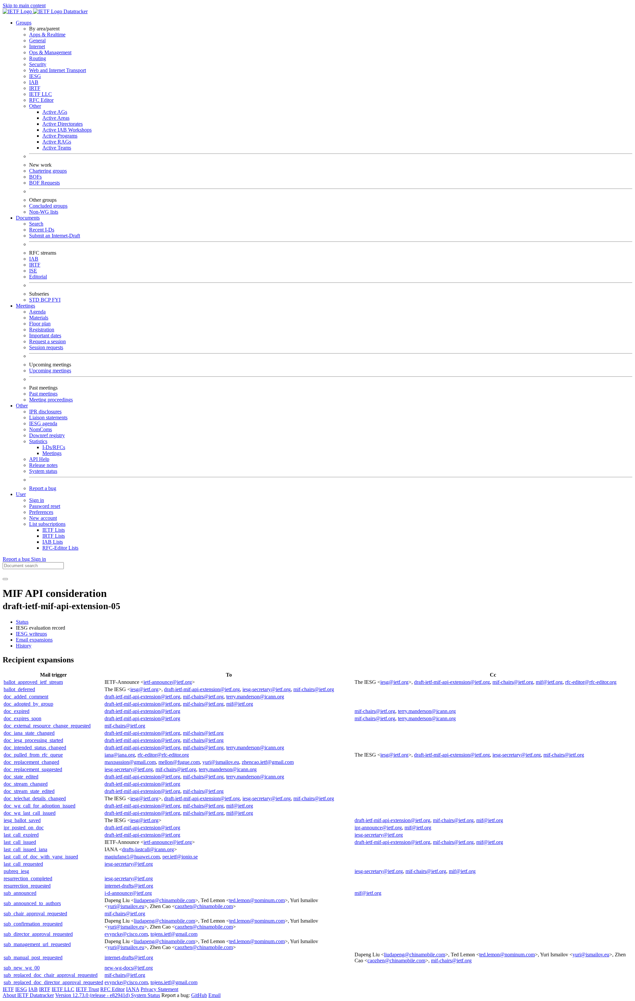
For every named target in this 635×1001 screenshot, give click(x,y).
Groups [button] (23, 22)
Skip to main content (24, 5)
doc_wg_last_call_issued (30, 813)
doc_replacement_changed (31, 762)
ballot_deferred (19, 689)
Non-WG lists (43, 212)
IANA (132, 989)
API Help (39, 459)
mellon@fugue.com (179, 762)
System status (43, 471)
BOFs (35, 177)
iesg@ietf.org (394, 682)
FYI (56, 300)
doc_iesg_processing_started (33, 740)
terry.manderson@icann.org (255, 696)
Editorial (38, 276)
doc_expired (16, 711)
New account (43, 518)
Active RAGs (56, 142)
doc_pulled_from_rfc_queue (33, 755)
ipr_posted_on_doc (24, 827)
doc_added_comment (26, 696)
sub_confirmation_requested (33, 924)
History (23, 645)
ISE (33, 270)
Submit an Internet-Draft (54, 235)
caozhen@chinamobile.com (204, 906)
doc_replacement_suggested (33, 769)
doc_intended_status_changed (35, 747)
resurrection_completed (28, 878)
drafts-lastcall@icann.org (148, 849)
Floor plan (40, 323)
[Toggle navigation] (5, 579)
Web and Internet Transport (57, 70)
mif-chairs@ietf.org (512, 682)
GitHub (199, 995)
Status (22, 622)
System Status (145, 995)
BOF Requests (44, 183)
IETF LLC (40, 94)
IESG (35, 76)
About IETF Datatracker (28, 995)
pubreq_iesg (16, 871)
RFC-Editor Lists (60, 548)
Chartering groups (48, 171)
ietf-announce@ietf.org (168, 682)
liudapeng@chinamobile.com (164, 900)
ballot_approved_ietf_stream (33, 682)
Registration (41, 329)
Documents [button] (28, 218)
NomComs (40, 429)
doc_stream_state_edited (29, 791)
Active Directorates (62, 124)
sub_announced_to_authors (32, 903)
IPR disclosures (45, 411)
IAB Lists (52, 542)
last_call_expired (21, 835)
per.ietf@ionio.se (180, 856)
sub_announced (20, 893)
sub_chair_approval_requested (35, 913)
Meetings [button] (25, 306)
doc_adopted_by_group (28, 704)
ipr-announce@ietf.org (378, 827)
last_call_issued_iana (25, 849)
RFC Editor (41, 100)
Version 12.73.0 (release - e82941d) (93, 995)
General (37, 40)
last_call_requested (23, 864)
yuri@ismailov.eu (220, 762)
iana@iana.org (120, 755)
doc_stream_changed (26, 784)
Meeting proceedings (51, 399)
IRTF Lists (53, 536)
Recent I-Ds (41, 229)
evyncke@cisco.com (126, 934)
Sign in (36, 500)
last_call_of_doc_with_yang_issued (41, 856)
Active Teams (56, 147)
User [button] (21, 494)
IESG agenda (43, 423)
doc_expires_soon (22, 718)
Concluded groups (48, 206)
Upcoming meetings (50, 370)
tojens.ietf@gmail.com (173, 934)
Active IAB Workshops (67, 130)
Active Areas (55, 118)
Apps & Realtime (47, 34)
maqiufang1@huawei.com (132, 856)
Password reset (44, 506)
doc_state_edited (21, 776)
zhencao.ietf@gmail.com (268, 762)
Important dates (45, 335)
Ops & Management (50, 52)
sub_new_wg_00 (22, 968)
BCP (46, 300)
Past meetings (43, 393)
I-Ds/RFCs (53, 447)
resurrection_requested (27, 886)
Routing (37, 58)
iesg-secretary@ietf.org (266, 689)
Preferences (41, 512)
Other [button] (22, 405)
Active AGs (54, 112)
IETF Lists (53, 530)
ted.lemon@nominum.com (257, 900)
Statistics (38, 441)
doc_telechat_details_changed (35, 798)
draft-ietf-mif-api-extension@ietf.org (452, 682)
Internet (37, 46)
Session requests (46, 347)
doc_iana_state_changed (29, 733)
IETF (8, 989)
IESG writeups (31, 634)
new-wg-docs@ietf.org (129, 968)
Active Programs (59, 136)
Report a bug (42, 488)
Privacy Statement (159, 989)
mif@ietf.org (549, 682)
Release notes (43, 465)
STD (35, 300)
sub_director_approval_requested (38, 934)
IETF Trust (87, 989)
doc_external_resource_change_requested (47, 726)
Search (36, 224)
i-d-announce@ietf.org (128, 893)
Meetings (52, 453)
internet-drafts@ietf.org (129, 886)
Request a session (47, 341)
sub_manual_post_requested (33, 957)
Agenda (37, 311)
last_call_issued (20, 842)
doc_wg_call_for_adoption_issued (39, 806)
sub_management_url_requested (37, 944)
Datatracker (75, 11)
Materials (38, 317)
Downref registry (47, 435)
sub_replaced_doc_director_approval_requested (53, 982)
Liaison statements (48, 417)
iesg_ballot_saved (22, 820)
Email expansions (34, 640)
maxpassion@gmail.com (130, 762)
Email (214, 995)
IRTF (34, 88)
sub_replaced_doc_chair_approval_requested (51, 975)
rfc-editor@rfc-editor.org (590, 682)
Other (35, 106)
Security (37, 64)
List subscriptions (47, 524)
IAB (33, 82)
